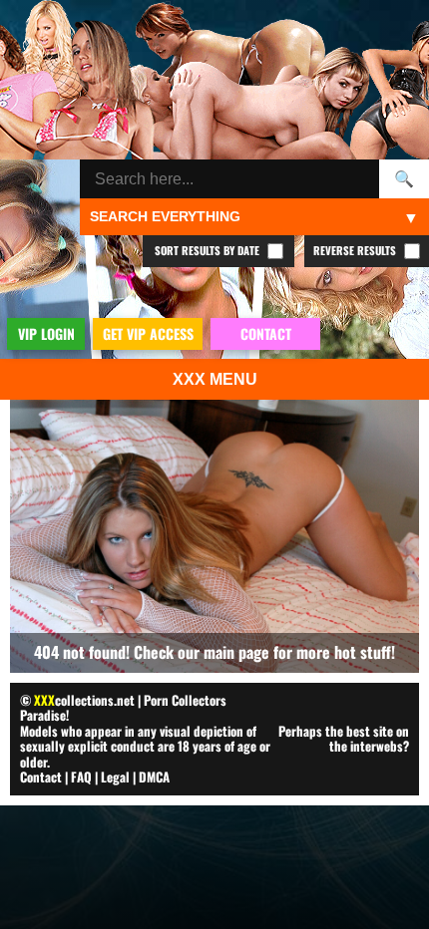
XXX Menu (215, 379)
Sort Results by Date (208, 250)
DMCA (154, 776)
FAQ (81, 776)
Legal (115, 776)
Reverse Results (356, 250)
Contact (41, 776)
